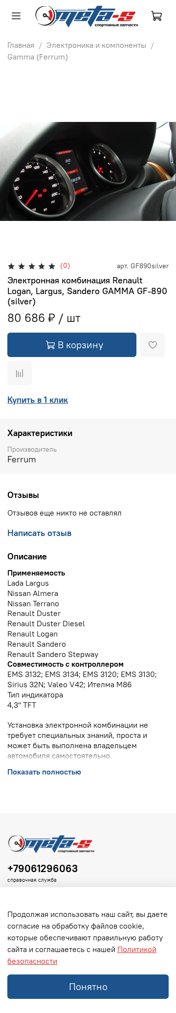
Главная (20, 45)
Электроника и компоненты (96, 45)
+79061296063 (42, 868)
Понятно (88, 986)
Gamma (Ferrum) (37, 56)
